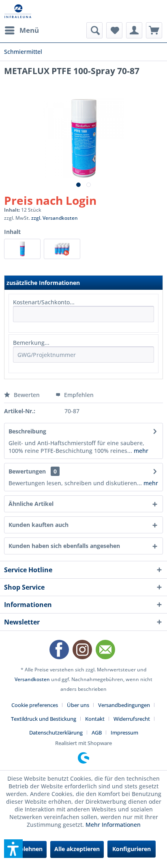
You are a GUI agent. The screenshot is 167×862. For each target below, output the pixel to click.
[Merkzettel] (114, 30)
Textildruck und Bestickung (43, 718)
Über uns (78, 705)
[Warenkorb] (154, 30)
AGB (97, 732)
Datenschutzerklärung (56, 732)
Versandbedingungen (124, 705)
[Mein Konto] (134, 30)
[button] (13, 848)
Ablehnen (29, 849)
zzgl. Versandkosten (54, 217)
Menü (29, 30)
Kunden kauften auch (39, 525)
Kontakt (95, 718)
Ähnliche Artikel (31, 503)
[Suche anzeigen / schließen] (94, 30)
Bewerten (26, 395)
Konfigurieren (131, 849)
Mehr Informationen (113, 824)
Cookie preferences (34, 705)
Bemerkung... (31, 342)
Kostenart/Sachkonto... (44, 302)
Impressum (124, 732)
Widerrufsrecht (131, 718)
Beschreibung (27, 431)
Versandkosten (32, 679)
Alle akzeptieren (77, 849)
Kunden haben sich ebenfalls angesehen (64, 546)
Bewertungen (27, 471)
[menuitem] (21, 30)
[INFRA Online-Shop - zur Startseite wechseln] (18, 11)
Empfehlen (78, 395)
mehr (140, 450)
